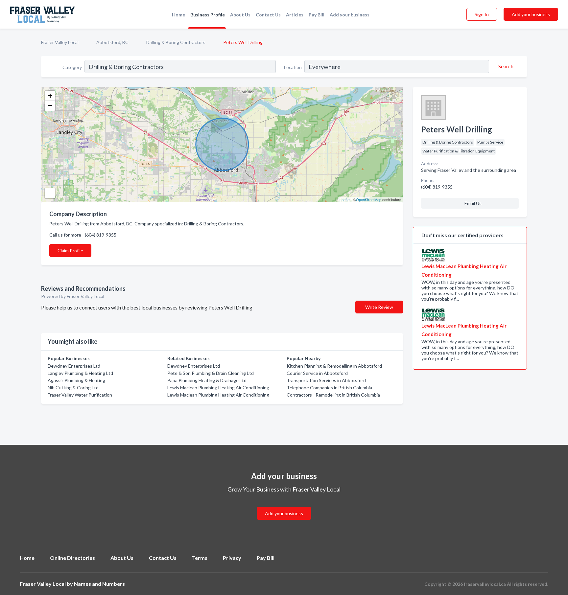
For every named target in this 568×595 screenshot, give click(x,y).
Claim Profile (70, 250)
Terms (199, 558)
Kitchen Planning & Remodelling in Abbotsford (334, 366)
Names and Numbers (99, 584)
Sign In (482, 14)
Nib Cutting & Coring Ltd (73, 387)
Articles (294, 14)
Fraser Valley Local (60, 42)
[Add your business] (284, 505)
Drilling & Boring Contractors (175, 42)
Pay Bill (316, 14)
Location (293, 67)
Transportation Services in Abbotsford (326, 380)
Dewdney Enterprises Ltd (74, 366)
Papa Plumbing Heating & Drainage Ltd (207, 380)
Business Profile (207, 14)
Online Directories (72, 558)
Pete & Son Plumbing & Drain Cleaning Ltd (210, 373)
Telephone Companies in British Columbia (329, 387)
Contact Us (268, 14)
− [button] (50, 106)
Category (72, 67)
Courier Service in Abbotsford (317, 373)
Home (178, 14)
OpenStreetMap (368, 199)
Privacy (232, 558)
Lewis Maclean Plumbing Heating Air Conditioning (218, 387)
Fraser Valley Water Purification (80, 395)
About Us (240, 14)
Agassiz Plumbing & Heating (76, 380)
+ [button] (50, 96)
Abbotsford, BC (112, 42)
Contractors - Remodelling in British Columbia (333, 395)
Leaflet (345, 199)
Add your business (349, 14)
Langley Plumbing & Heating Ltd (80, 373)
